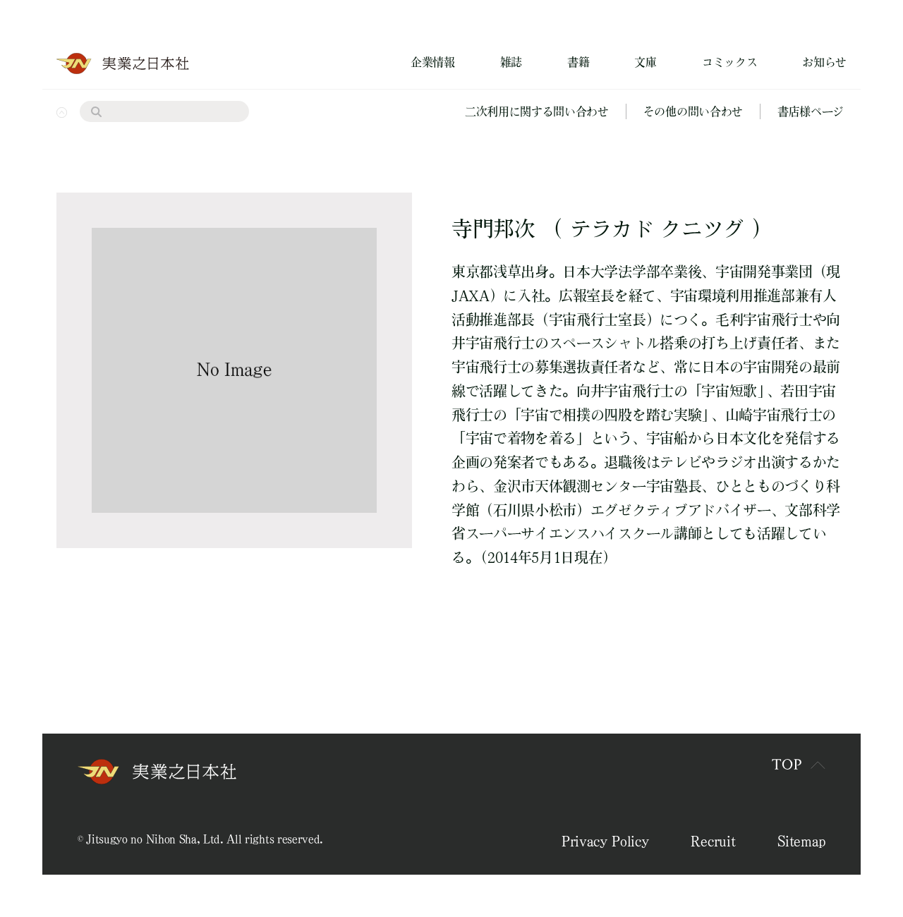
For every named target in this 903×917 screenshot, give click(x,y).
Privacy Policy (605, 841)
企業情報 (433, 62)
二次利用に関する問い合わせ (537, 111)
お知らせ (824, 62)
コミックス (729, 62)
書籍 (578, 62)
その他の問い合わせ (693, 111)
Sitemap (801, 841)
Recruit (713, 841)
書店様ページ (810, 111)
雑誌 (511, 62)
